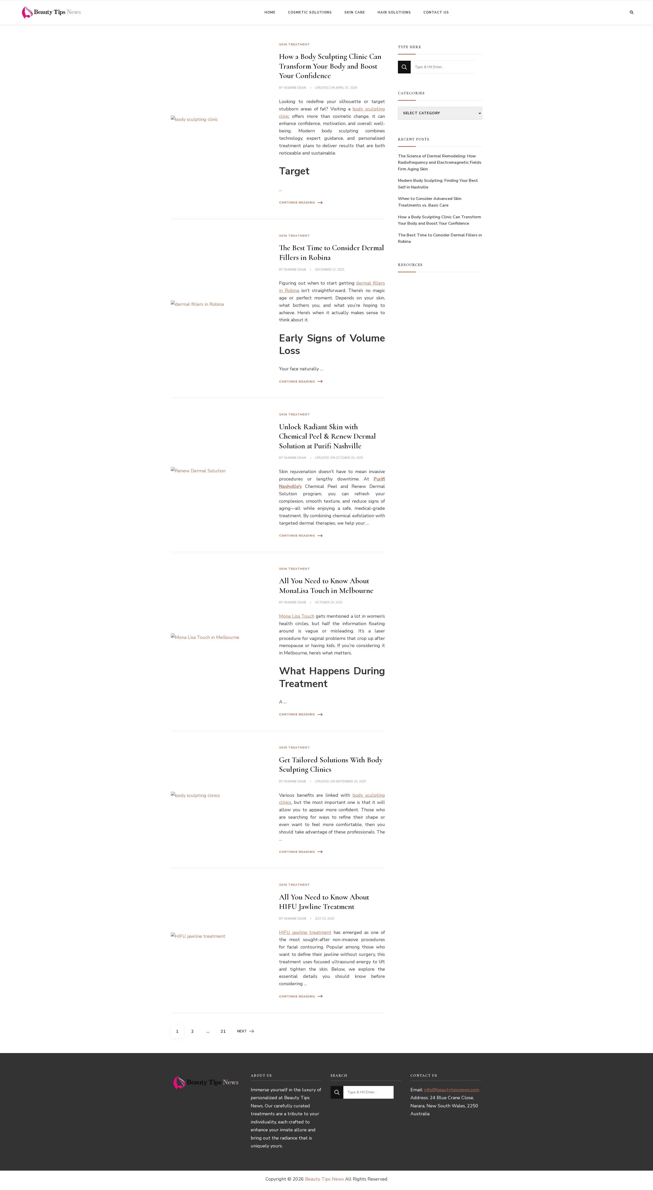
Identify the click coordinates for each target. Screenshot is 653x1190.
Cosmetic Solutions (310, 12)
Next (242, 1031)
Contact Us (436, 12)
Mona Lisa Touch (296, 616)
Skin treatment (294, 44)
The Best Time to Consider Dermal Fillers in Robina (440, 238)
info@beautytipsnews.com (451, 1090)
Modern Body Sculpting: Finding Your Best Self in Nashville (438, 184)
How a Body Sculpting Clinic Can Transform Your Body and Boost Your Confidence (330, 66)
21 (225, 1031)
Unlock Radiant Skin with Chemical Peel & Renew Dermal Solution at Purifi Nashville (327, 436)
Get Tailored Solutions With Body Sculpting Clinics (331, 764)
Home (270, 12)
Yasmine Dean (295, 88)
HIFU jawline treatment (305, 932)
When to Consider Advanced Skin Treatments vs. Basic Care (429, 202)
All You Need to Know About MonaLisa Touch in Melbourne (326, 585)
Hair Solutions (394, 12)
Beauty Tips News (324, 1179)
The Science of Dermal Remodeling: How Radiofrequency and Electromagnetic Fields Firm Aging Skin (439, 162)
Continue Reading (297, 202)
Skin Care (354, 12)
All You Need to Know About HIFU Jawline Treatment (324, 902)
